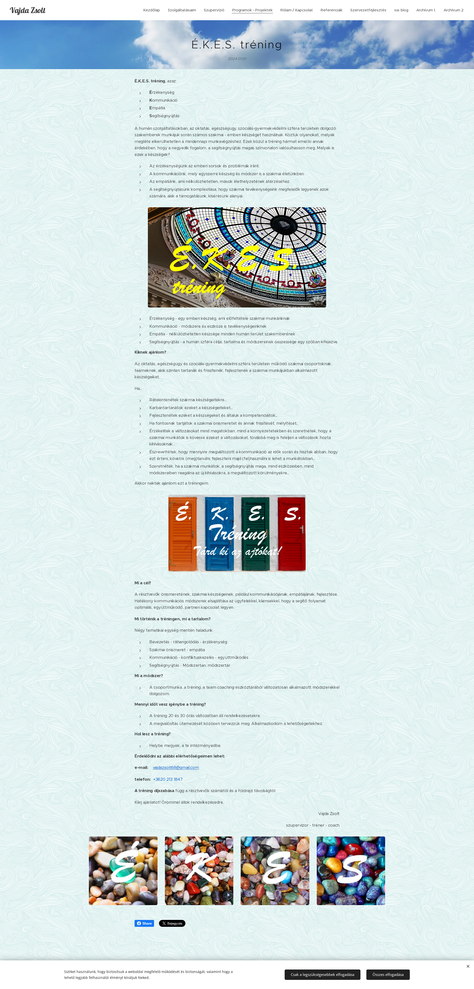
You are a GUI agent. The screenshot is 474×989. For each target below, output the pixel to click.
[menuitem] (153, 10)
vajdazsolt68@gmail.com (176, 767)
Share (147, 923)
